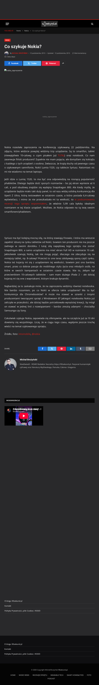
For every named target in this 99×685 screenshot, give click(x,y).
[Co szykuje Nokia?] (49, 91)
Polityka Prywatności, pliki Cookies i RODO (22, 611)
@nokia (36, 333)
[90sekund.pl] (49, 24)
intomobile (25, 333)
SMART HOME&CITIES (75, 675)
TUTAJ (61, 155)
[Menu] (7, 24)
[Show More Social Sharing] (63, 63)
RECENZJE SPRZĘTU (40, 675)
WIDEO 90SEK (24, 675)
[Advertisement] (49, 9)
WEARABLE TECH (57, 675)
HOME (12, 675)
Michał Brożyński (20, 53)
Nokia (7, 40)
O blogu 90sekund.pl (13, 601)
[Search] (92, 24)
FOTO (89, 675)
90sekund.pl (63, 670)
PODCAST (51, 678)
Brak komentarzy (80, 53)
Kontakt (8, 606)
